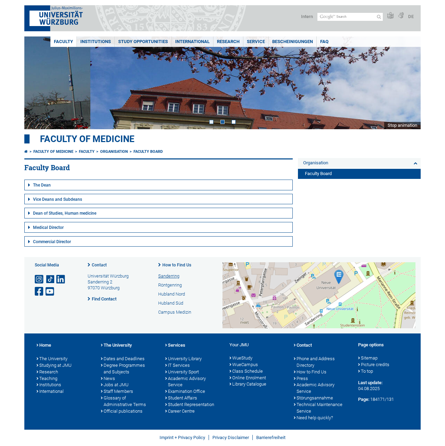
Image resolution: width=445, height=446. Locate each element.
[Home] (26, 151)
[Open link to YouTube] (50, 292)
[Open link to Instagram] (39, 279)
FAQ (324, 41)
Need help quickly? (315, 417)
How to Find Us (176, 265)
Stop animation (402, 125)
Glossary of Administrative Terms (125, 401)
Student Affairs (182, 397)
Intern (307, 16)
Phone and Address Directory (316, 362)
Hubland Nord (171, 294)
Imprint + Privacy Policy (182, 437)
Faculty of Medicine (87, 139)
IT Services (179, 365)
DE (411, 16)
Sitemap (369, 358)
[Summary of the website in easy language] (390, 15)
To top (367, 371)
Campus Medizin (174, 312)
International (192, 41)
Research (228, 41)
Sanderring (168, 276)
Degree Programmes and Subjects (124, 368)
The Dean (42, 185)
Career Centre (181, 411)
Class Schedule (247, 371)
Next (408, 82)
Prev (36, 82)
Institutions (95, 41)
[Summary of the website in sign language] (401, 15)
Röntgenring (170, 285)
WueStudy (242, 358)
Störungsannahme (315, 397)
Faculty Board (148, 151)
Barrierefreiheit (270, 437)
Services (176, 345)
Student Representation (191, 404)
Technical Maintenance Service (319, 408)
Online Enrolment (249, 377)
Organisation (114, 151)
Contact (99, 265)
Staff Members (118, 391)
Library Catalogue (249, 384)
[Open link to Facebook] (39, 292)
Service (256, 41)
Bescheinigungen (292, 41)
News (109, 378)
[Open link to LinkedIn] (61, 279)
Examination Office (186, 391)
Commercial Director (52, 241)
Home (45, 345)
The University (53, 358)
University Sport (183, 371)
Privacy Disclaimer (230, 437)
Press (302, 378)
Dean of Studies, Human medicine (64, 213)
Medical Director (48, 227)
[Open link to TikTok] (50, 279)
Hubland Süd (170, 303)
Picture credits (375, 364)
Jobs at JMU (116, 384)
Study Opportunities (143, 41)
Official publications (123, 411)
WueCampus (245, 364)
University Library (185, 358)
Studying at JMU (55, 365)
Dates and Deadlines (124, 358)
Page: (363, 399)
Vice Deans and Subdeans (57, 199)
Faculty (63, 41)
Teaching (48, 378)
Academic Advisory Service (187, 382)
